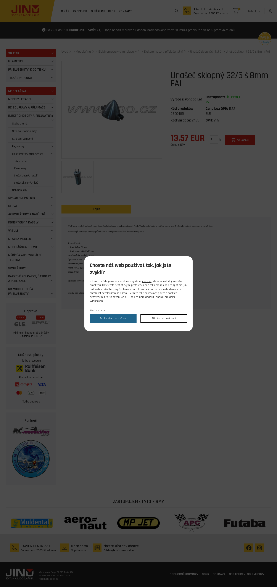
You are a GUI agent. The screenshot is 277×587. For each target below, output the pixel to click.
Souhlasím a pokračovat (113, 318)
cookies (146, 281)
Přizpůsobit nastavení (164, 318)
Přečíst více (96, 310)
